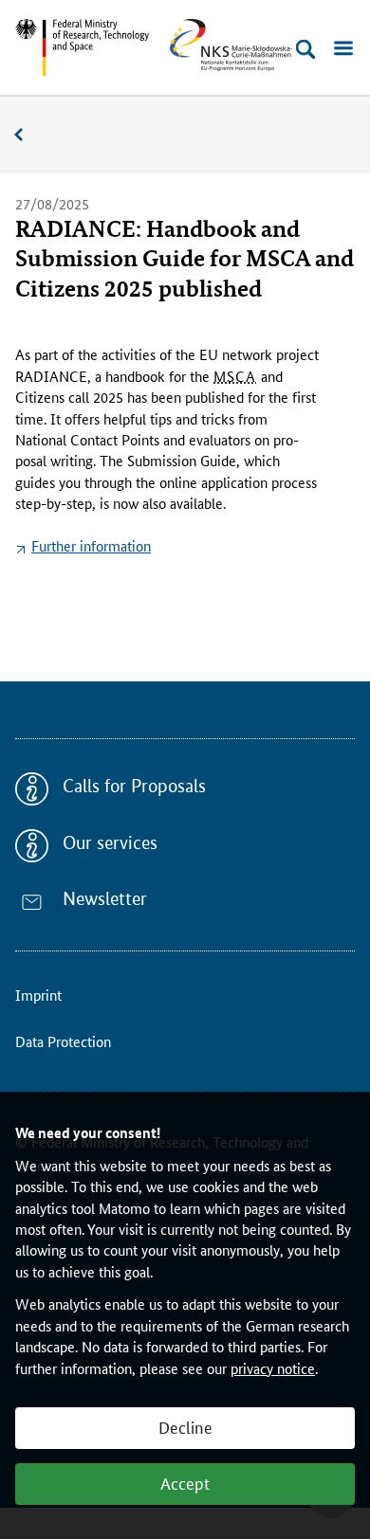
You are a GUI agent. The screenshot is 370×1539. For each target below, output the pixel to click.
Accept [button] (185, 1482)
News (28, 135)
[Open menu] (343, 49)
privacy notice (273, 1368)
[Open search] (305, 49)
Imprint (38, 995)
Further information (91, 545)
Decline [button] (185, 1426)
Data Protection (63, 1041)
